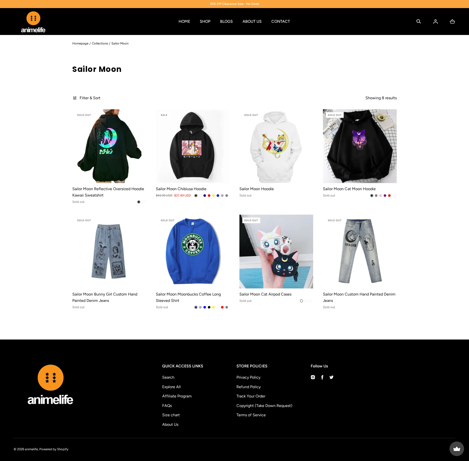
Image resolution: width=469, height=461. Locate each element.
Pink (380, 195)
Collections (100, 43)
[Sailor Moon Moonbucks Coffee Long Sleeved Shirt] (193, 251)
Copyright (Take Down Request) (264, 405)
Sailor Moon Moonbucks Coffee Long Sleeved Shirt (188, 297)
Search (168, 377)
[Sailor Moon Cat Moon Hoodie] (360, 146)
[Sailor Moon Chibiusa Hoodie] (193, 146)
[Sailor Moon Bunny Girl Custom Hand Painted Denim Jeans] (109, 251)
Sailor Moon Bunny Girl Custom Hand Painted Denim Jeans (104, 297)
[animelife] (33, 21)
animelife (31, 449)
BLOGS (226, 21)
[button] (419, 21)
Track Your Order (250, 396)
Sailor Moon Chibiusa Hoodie (181, 189)
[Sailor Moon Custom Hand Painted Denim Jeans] (360, 251)
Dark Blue (204, 195)
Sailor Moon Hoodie (256, 189)
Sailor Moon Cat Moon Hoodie (349, 189)
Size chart (171, 415)
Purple (385, 195)
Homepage (80, 43)
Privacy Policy (248, 377)
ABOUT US (252, 21)
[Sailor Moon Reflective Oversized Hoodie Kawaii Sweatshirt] (109, 146)
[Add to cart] (137, 174)
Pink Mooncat (305, 300)
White (143, 201)
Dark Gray (222, 195)
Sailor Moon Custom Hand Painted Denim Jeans (359, 297)
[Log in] (435, 21)
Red (209, 195)
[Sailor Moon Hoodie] (276, 146)
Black (138, 201)
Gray (226, 195)
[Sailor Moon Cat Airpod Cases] (276, 251)
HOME (184, 21)
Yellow (213, 195)
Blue (217, 195)
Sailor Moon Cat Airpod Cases (265, 294)
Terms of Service (251, 415)
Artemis (301, 300)
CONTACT (280, 21)
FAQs (167, 405)
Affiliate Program (177, 396)
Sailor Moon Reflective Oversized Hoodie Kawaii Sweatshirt (108, 192)
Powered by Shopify (53, 449)
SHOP (205, 21)
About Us (170, 424)
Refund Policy (248, 386)
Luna (310, 300)
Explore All (171, 386)
